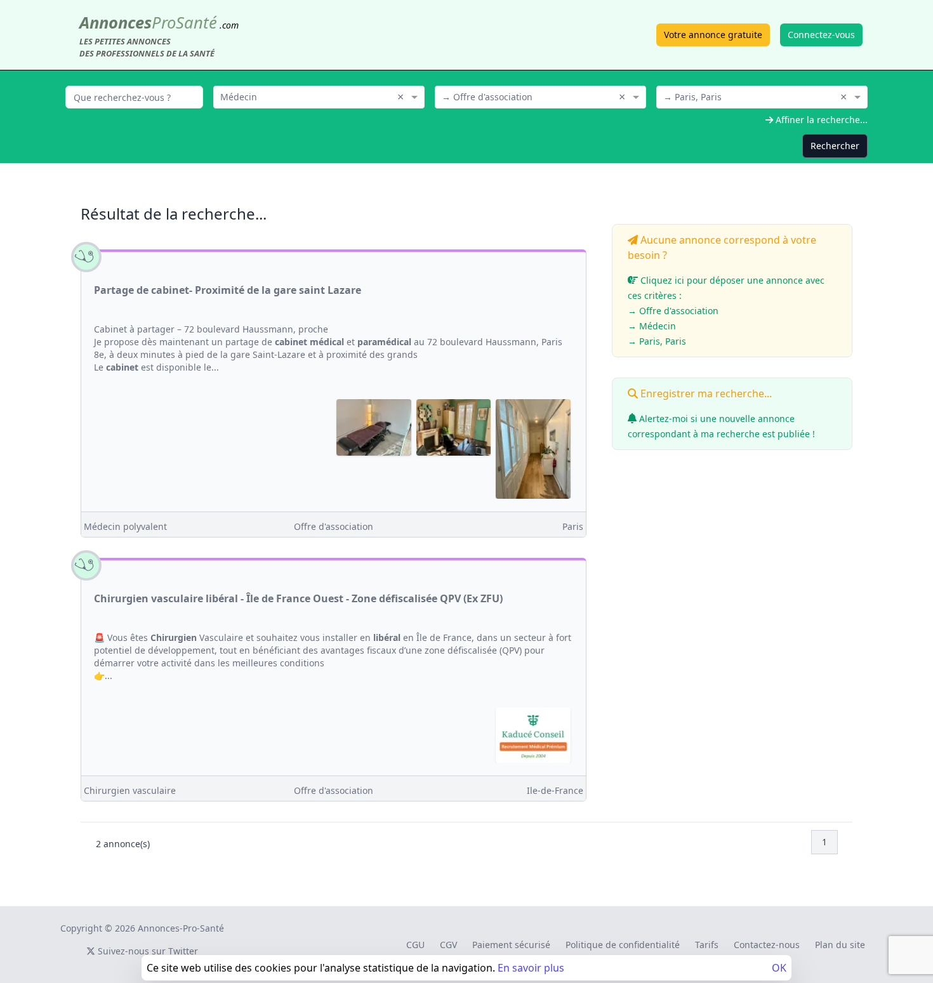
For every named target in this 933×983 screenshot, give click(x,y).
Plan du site (840, 945)
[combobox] (319, 95)
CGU (415, 945)
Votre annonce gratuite (713, 35)
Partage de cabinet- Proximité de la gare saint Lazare (227, 290)
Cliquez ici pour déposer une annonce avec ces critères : (726, 310)
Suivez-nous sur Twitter (146, 951)
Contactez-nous (767, 945)
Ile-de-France (555, 790)
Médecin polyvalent (125, 526)
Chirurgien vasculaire (130, 790)
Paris (572, 526)
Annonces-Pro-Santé (181, 928)
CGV (448, 945)
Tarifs (706, 945)
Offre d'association (333, 526)
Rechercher (835, 146)
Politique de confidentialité (623, 945)
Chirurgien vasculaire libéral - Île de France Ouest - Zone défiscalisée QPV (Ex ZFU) (298, 598)
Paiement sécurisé (511, 945)
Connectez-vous (821, 35)
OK (779, 968)
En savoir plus (531, 968)
